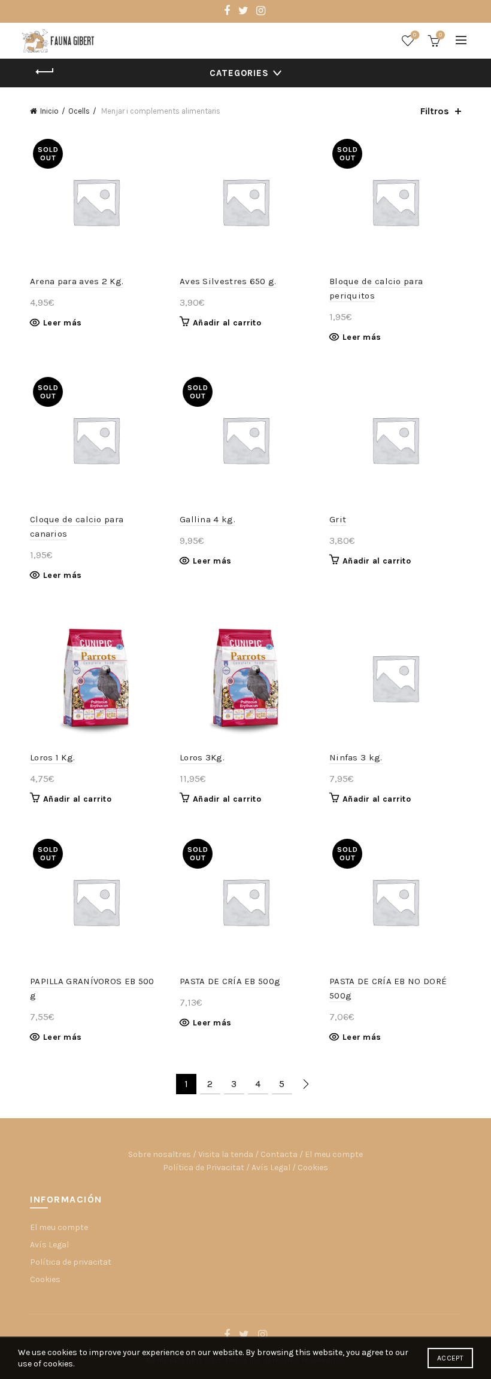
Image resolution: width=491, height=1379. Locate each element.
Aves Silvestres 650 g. (228, 281)
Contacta (279, 1154)
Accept (450, 1358)
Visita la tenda (225, 1154)
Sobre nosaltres (159, 1154)
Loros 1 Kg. (52, 757)
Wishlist (414, 35)
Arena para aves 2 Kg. (76, 281)
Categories (239, 73)
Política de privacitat (70, 1262)
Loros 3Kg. (202, 757)
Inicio (49, 110)
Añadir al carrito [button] (227, 323)
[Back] (45, 72)
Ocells (79, 110)
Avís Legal (270, 1167)
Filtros (434, 111)
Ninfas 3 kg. (356, 757)
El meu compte (334, 1154)
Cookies (313, 1167)
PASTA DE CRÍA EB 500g (230, 981)
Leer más (62, 323)
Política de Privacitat (203, 1167)
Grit (337, 519)
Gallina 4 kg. (207, 519)
